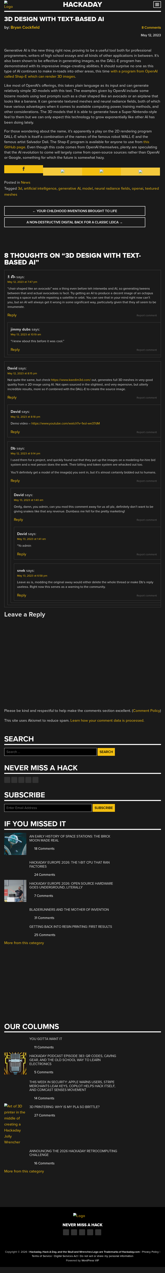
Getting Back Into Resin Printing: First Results (70, 927)
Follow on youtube (21, 780)
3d (20, 188)
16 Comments (44, 1163)
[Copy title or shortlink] (30, 35)
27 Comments (44, 1115)
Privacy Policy (150, 1252)
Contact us (35, 780)
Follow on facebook (7, 780)
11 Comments (43, 1047)
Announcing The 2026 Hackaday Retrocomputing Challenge (73, 1153)
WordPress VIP (90, 1260)
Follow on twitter (14, 780)
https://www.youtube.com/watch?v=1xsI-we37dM (65, 423)
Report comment (147, 315)
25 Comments (44, 935)
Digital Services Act (66, 1256)
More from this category (24, 943)
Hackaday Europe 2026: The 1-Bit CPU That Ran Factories (69, 864)
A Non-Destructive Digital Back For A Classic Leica (75, 222)
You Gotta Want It (45, 1039)
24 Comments (44, 875)
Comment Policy (146, 710)
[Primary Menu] (157, 4)
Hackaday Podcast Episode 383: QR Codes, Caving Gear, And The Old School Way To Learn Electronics (72, 1060)
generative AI (69, 188)
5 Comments (43, 1072)
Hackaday (82, 4)
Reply (11, 315)
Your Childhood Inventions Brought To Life (74, 211)
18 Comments (44, 849)
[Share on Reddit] (24, 35)
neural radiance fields (112, 188)
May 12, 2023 (151, 35)
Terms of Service (42, 1256)
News (25, 182)
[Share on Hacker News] (18, 35)
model (87, 188)
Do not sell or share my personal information (106, 1256)
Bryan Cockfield (25, 27)
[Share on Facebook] (6, 35)
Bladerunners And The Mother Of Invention (69, 910)
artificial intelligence (40, 188)
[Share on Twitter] (12, 35)
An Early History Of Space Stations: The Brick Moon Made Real (69, 838)
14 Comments (43, 1098)
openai (137, 188)
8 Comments (151, 27)
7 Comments (43, 896)
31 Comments (43, 918)
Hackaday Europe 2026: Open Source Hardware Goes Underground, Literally (71, 885)
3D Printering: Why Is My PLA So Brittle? (64, 1107)
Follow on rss (28, 780)
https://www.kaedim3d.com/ (71, 380)
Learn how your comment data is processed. (107, 720)
